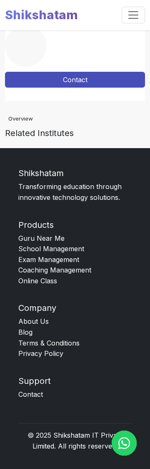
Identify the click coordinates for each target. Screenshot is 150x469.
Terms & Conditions (49, 343)
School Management (51, 249)
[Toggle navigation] (133, 15)
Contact (75, 80)
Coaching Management (54, 270)
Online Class (37, 281)
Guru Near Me (41, 238)
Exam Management (48, 259)
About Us (33, 321)
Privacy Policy (40, 353)
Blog (25, 332)
